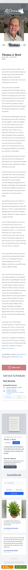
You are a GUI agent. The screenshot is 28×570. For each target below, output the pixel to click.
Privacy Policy (10, 563)
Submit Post (14, 493)
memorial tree (21, 354)
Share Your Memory (10, 467)
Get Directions (8, 397)
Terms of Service (18, 563)
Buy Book (16, 442)
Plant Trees (19, 397)
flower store (19, 357)
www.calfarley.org (10, 348)
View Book (7, 442)
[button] (13, 509)
